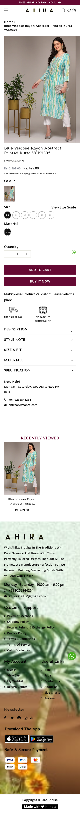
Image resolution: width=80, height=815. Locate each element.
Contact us (52, 681)
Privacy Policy (16, 633)
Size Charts (52, 692)
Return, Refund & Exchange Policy (31, 627)
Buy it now (40, 281)
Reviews (50, 698)
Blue (9, 193)
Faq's (48, 675)
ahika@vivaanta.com (23, 405)
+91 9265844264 (21, 590)
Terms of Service (19, 644)
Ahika (53, 800)
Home (8, 22)
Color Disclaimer (18, 650)
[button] (64, 10)
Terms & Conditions (21, 639)
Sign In (12, 670)
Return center (17, 687)
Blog (48, 670)
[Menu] (6, 10)
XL (42, 215)
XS (7, 215)
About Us (51, 687)
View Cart (14, 675)
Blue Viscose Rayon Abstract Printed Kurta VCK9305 (38, 28)
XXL (51, 215)
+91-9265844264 (20, 399)
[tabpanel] (40, 89)
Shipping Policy (18, 622)
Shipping (25, 173)
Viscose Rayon (7, 232)
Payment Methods (20, 616)
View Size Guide (63, 207)
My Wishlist (15, 681)
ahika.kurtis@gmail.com (27, 596)
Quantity (11, 246)
